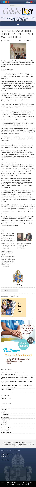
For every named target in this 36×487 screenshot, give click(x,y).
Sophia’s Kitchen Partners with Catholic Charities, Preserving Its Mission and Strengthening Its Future (17, 386)
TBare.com (24, 484)
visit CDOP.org (18, 285)
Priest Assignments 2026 (7, 389)
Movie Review (4, 422)
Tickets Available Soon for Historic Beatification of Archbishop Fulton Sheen (16, 382)
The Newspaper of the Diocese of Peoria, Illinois (18, 19)
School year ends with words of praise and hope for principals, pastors (24, 243)
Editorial (3, 412)
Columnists (4, 409)
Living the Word (5, 417)
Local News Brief (5, 419)
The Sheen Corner (6, 427)
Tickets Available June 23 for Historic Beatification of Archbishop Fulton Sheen (17, 377)
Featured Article (5, 414)
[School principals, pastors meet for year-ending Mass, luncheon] (9, 241)
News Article (27, 40)
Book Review (4, 407)
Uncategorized (5, 430)
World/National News (6, 432)
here (31, 147)
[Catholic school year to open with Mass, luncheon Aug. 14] (9, 258)
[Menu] (18, 24)
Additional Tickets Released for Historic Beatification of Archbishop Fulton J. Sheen (15, 373)
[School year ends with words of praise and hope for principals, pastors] (24, 237)
